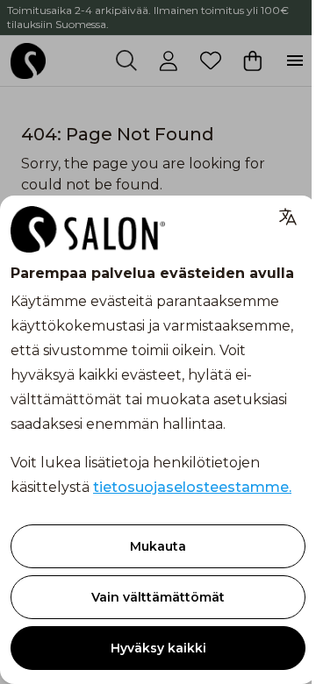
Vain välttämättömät (158, 597)
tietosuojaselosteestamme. (192, 487)
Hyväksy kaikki (158, 648)
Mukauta (158, 546)
